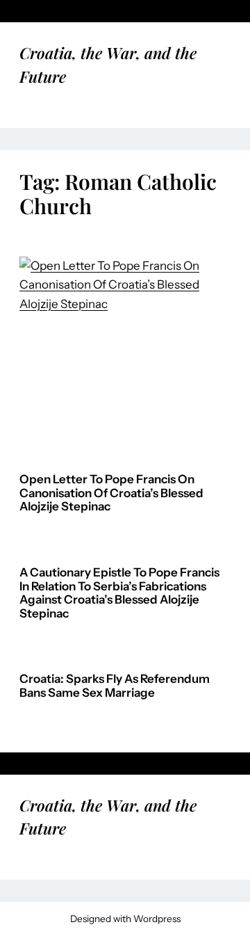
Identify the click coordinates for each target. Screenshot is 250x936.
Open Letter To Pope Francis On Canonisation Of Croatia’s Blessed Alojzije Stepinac (111, 493)
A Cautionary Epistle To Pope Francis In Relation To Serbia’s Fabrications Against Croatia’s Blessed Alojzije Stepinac (119, 593)
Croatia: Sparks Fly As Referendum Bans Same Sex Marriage (114, 686)
